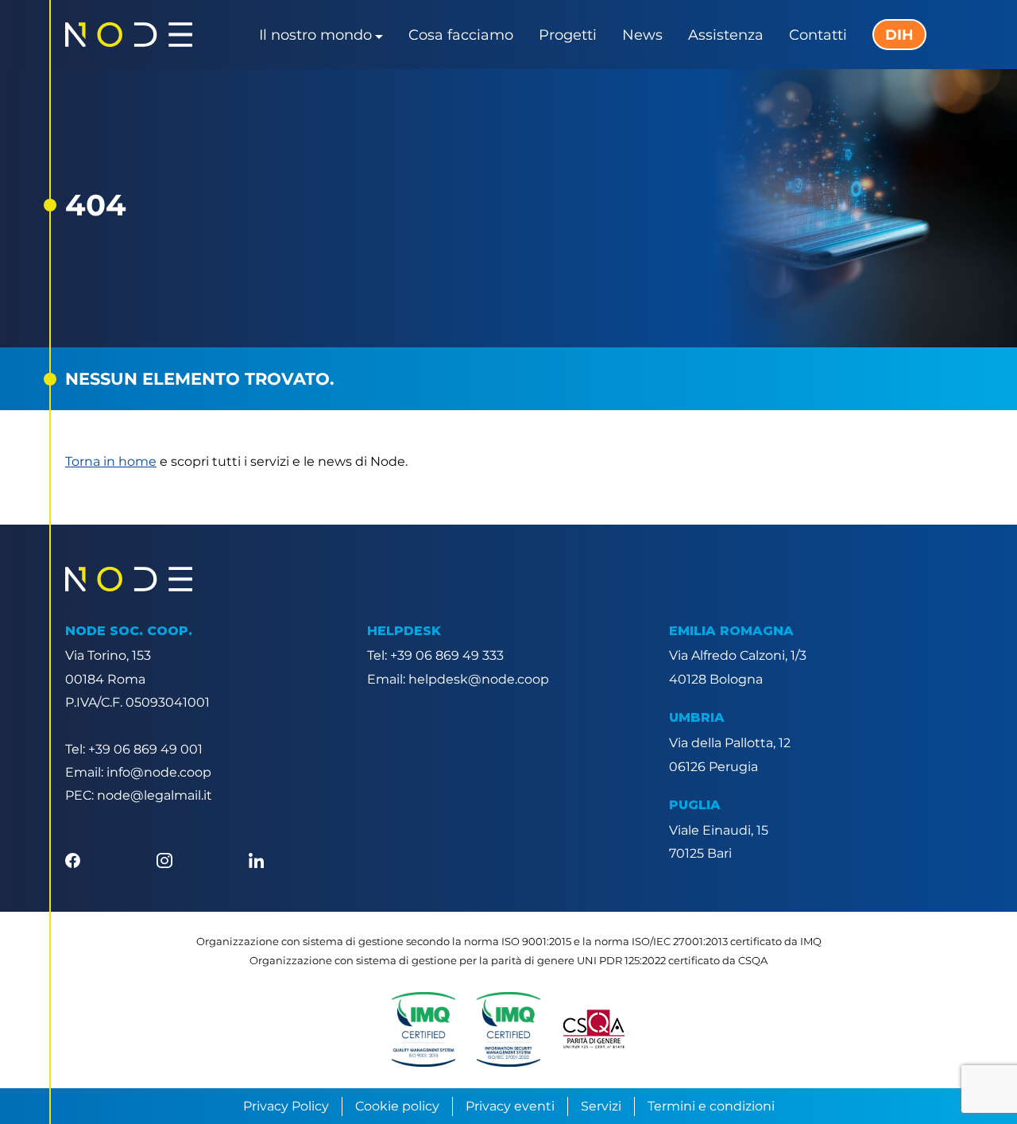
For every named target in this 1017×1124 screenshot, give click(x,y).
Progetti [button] (568, 35)
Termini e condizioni (711, 1106)
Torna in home (111, 461)
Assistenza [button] (726, 35)
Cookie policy (397, 1106)
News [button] (642, 35)
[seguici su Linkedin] (256, 858)
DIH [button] (899, 35)
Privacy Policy (286, 1106)
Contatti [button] (818, 35)
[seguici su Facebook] (72, 858)
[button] (423, 1029)
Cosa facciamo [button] (460, 35)
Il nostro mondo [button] (315, 35)
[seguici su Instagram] (164, 858)
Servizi (601, 1106)
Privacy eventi (510, 1106)
